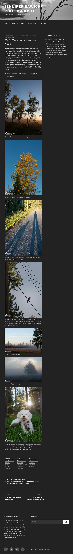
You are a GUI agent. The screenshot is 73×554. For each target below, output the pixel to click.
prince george (24, 483)
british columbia (14, 481)
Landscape (26, 479)
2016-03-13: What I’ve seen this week (33, 461)
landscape (30, 481)
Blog (22, 23)
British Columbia (14, 479)
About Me (43, 23)
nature (38, 481)
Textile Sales (32, 23)
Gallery (14, 23)
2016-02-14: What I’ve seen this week (21, 461)
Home (6, 23)
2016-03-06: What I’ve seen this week (9, 461)
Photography (12, 483)
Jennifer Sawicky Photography (24, 9)
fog (23, 481)
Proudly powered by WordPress (40, 549)
